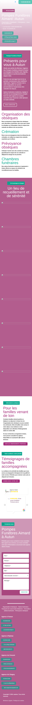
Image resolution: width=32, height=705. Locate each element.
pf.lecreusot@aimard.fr (9, 668)
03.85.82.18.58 (6, 640)
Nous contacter (10, 104)
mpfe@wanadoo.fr (7, 649)
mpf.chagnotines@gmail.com (11, 687)
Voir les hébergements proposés (15, 443)
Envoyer (24, 592)
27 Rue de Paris (7, 625)
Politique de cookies (18, 700)
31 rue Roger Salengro (9, 644)
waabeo (16, 694)
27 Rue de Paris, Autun (11, 37)
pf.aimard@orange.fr (10, 41)
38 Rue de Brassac (7, 663)
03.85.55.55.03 (6, 659)
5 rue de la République (9, 683)
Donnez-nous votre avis (10, 481)
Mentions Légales (8, 700)
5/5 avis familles (10, 10)
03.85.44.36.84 (6, 678)
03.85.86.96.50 (25, 2)
